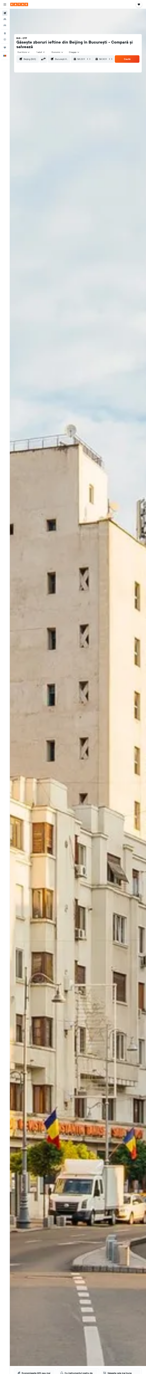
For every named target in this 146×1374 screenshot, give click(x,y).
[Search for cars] (5, 25)
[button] (5, 4)
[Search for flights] (5, 13)
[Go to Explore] (5, 33)
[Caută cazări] (5, 19)
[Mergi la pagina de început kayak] (19, 4)
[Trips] (5, 47)
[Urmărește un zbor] (5, 39)
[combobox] (57, 52)
